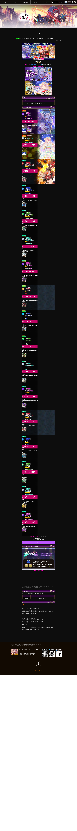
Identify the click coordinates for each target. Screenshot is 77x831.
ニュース (15, 2)
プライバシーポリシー (38, 670)
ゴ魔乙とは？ (25, 2)
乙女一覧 (35, 2)
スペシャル (45, 2)
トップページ (6, 2)
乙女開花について (38, 542)
